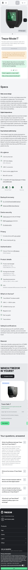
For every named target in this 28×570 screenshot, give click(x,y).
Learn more (13, 66)
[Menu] (6, 3)
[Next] (25, 20)
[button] (14, 453)
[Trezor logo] (3, 3)
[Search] (17, 3)
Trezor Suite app (16, 180)
